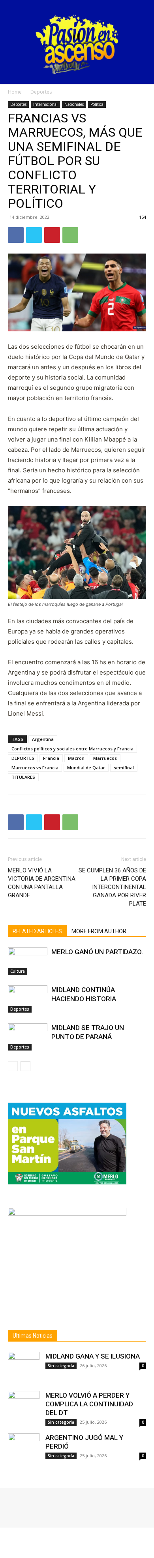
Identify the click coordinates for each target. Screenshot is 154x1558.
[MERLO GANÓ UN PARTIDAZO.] (27, 961)
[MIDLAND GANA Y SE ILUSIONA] (23, 1367)
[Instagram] (24, 1505)
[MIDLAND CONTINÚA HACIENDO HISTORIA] (27, 999)
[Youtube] (46, 1505)
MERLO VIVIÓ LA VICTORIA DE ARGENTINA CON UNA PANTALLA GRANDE (41, 883)
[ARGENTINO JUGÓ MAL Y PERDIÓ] (23, 1449)
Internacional (45, 104)
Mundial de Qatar (86, 768)
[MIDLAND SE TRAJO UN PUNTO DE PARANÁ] (27, 1037)
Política (96, 104)
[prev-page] (13, 1066)
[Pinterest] (52, 235)
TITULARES (23, 777)
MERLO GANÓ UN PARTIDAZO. (97, 952)
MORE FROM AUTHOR (98, 931)
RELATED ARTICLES (37, 931)
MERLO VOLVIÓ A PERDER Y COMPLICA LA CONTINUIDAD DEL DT (89, 1404)
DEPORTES (22, 758)
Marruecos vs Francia (34, 768)
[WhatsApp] (70, 235)
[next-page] (25, 1066)
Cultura (17, 971)
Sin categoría (61, 1365)
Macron (76, 758)
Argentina (43, 739)
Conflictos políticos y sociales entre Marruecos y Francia (72, 749)
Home (15, 91)
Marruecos (105, 758)
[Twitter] (34, 235)
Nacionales (74, 104)
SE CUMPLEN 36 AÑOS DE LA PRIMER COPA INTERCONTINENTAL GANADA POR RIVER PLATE (112, 887)
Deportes (41, 91)
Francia (51, 758)
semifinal (124, 768)
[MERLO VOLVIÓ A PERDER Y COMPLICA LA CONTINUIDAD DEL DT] (23, 1407)
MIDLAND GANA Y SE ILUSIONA (92, 1356)
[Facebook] (16, 235)
